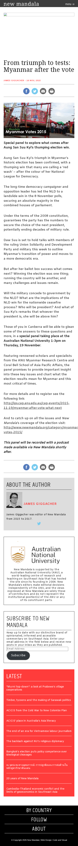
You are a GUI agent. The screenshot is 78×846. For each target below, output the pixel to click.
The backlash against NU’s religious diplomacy (35, 741)
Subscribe (18, 655)
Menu (68, 4)
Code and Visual (60, 840)
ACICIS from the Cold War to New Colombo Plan (36, 710)
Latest (14, 676)
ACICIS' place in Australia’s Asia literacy (31, 721)
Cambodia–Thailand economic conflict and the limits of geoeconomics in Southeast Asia (35, 791)
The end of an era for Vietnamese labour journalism (39, 731)
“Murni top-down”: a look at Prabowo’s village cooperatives (35, 688)
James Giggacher (14, 80)
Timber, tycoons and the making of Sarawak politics (38, 700)
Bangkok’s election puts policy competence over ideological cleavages (36, 753)
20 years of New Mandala (22, 778)
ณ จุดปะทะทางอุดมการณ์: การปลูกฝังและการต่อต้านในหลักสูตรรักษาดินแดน (37, 767)
